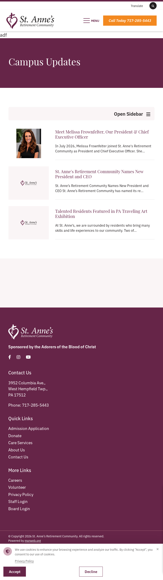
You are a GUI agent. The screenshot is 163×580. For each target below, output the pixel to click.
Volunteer (17, 487)
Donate (14, 435)
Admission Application (28, 428)
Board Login (19, 508)
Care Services (20, 442)
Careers (15, 480)
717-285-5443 (35, 405)
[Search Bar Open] (153, 5)
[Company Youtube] (28, 357)
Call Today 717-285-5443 (130, 20)
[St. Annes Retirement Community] (30, 20)
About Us (16, 449)
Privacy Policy (20, 494)
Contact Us (18, 456)
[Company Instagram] (18, 357)
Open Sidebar (129, 113)
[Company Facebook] (9, 357)
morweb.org (33, 540)
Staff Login (18, 501)
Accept (14, 571)
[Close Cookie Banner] (157, 549)
